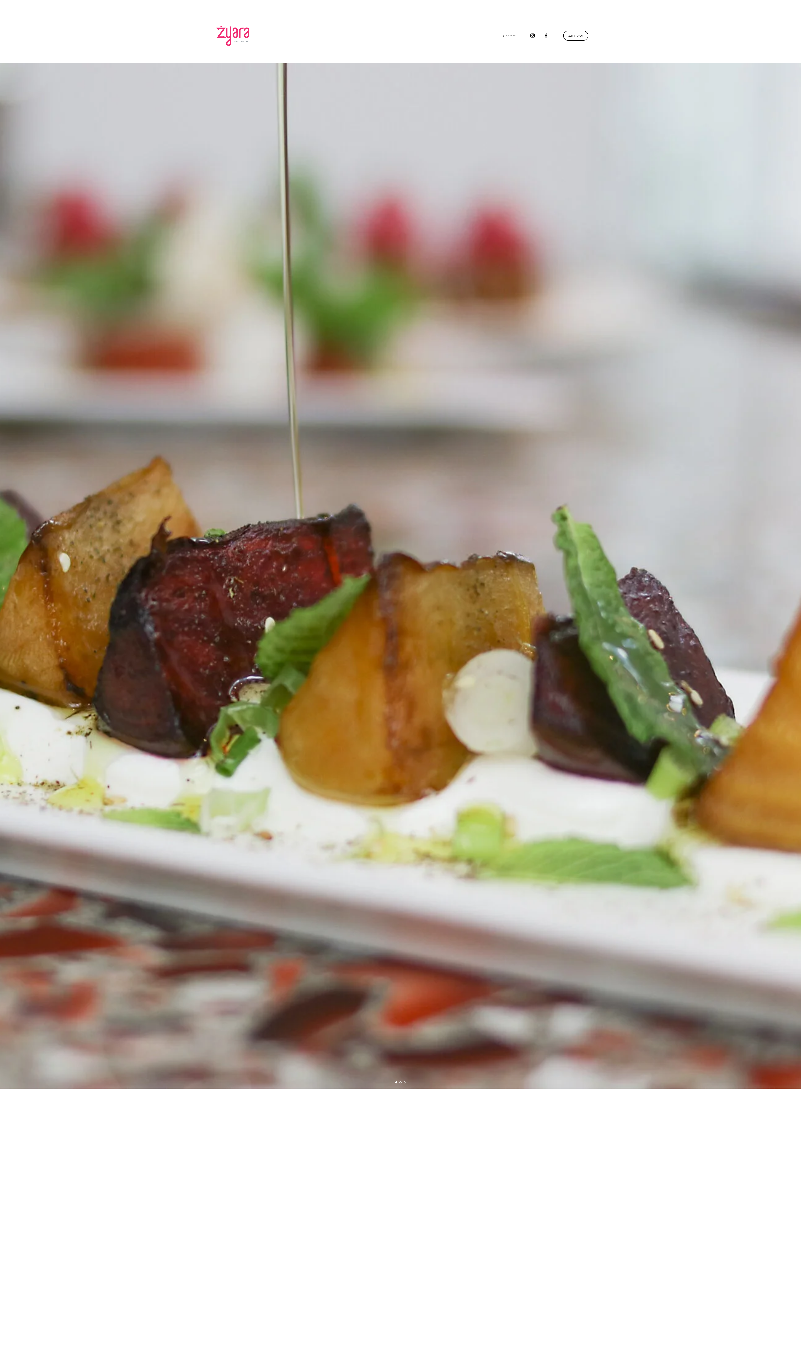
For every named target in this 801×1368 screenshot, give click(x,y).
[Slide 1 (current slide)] (396, 1082)
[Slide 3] (405, 1082)
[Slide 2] (400, 1082)
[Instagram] (532, 35)
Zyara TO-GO (575, 35)
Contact (509, 35)
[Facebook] (546, 35)
